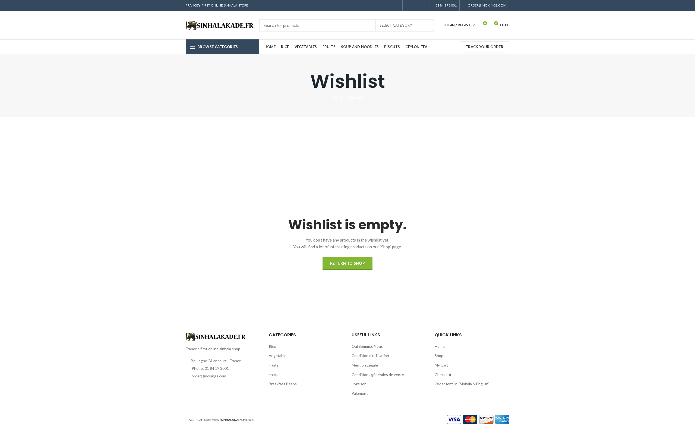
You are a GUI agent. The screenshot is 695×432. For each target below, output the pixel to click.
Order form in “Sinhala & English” (462, 383)
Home (337, 97)
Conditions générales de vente (378, 374)
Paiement (360, 393)
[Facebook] (408, 5)
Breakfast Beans (283, 383)
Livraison (359, 383)
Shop (439, 355)
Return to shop (347, 263)
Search (427, 25)
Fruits (274, 365)
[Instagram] (415, 5)
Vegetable (277, 355)
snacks (274, 374)
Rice (272, 346)
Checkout (443, 374)
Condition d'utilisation (370, 355)
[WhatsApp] (421, 5)
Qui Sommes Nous (367, 346)
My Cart (441, 365)
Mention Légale (365, 365)
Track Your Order (484, 47)
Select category (396, 25)
